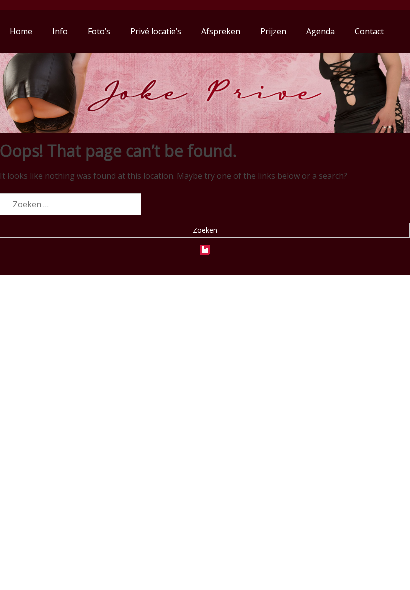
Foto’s (99, 31)
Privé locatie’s (156, 31)
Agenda (320, 31)
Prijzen (273, 31)
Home (21, 31)
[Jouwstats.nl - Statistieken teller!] (205, 247)
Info (60, 31)
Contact (369, 31)
